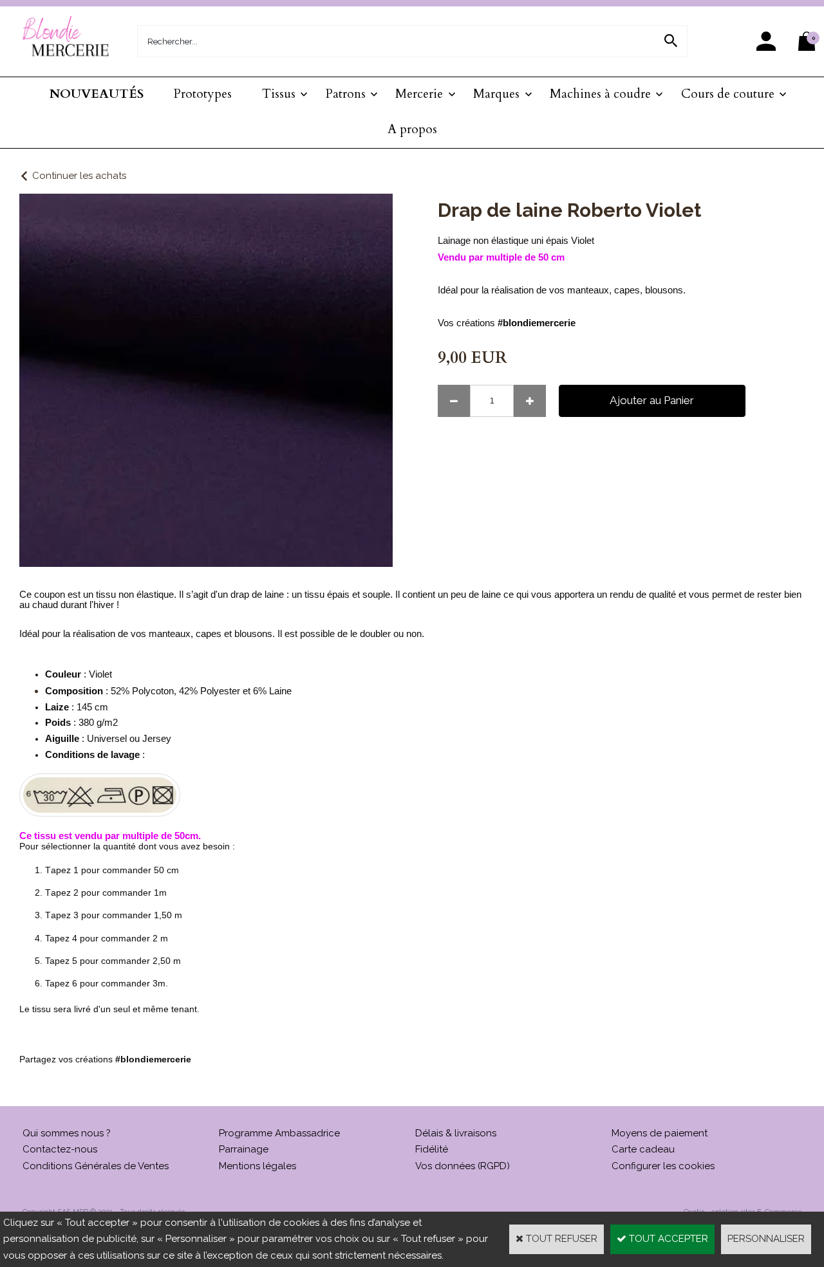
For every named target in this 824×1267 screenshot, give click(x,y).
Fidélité (431, 1149)
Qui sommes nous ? (67, 1133)
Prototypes (203, 94)
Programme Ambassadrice (279, 1133)
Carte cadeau (643, 1149)
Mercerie (419, 94)
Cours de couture (727, 94)
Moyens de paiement (659, 1133)
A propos (412, 129)
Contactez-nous (60, 1149)
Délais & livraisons (455, 1133)
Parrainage (243, 1149)
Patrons (346, 94)
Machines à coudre (600, 94)
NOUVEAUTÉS (97, 94)
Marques (496, 94)
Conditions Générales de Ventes (96, 1166)
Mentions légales (257, 1166)
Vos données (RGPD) (462, 1166)
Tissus (278, 94)
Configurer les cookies (663, 1166)
